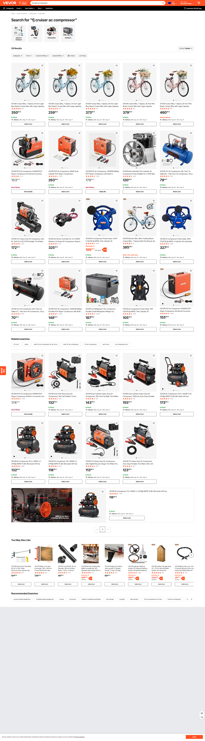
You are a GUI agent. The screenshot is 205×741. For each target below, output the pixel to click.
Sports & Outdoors (22, 13)
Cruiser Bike (41, 13)
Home (13, 13)
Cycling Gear (32, 13)
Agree (194, 737)
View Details (28, 191)
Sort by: (182, 48)
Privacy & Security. (80, 737)
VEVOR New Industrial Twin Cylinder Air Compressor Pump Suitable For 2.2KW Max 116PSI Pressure (139, 173)
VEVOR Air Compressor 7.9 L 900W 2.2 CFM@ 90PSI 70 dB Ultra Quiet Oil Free (138, 491)
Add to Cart (28, 124)
